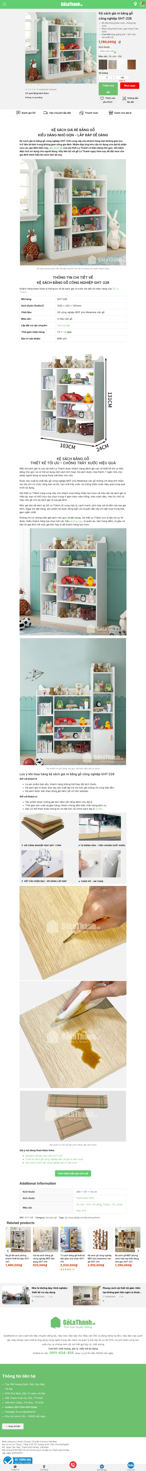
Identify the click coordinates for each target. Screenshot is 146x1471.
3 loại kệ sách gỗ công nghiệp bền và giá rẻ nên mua (54, 1159)
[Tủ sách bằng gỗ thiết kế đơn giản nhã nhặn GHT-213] (73, 1239)
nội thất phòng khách (90, 1217)
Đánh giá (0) (28, 112)
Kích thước (104, 47)
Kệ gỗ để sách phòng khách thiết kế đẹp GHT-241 (18, 1258)
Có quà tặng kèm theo (37, 93)
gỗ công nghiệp (72, 1217)
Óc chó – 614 (83, 1204)
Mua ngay (129, 85)
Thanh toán (91, 112)
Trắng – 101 (109, 1204)
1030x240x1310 (85, 1198)
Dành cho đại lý (123, 112)
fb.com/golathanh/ (26, 1411)
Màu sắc (103, 56)
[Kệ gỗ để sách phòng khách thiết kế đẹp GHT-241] (18, 1239)
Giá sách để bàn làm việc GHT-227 (44, 1155)
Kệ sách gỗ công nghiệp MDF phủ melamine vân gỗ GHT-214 (99, 1258)
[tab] (26, 112)
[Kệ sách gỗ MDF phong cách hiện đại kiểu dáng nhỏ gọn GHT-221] (127, 1239)
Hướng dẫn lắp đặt (132, 100)
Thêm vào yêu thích (109, 100)
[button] (13, 1426)
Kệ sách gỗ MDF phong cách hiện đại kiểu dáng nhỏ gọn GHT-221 (127, 1258)
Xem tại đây (63, 325)
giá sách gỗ (55, 147)
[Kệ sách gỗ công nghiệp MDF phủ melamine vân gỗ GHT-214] (100, 1239)
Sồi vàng (97, 1204)
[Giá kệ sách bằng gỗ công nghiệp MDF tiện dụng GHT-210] (45, 1239)
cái (122, 77)
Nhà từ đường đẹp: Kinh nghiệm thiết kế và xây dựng (49, 1290)
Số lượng (103, 73)
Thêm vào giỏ (108, 88)
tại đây (98, 808)
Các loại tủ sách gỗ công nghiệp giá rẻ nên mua (51, 1162)
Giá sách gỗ (51, 1217)
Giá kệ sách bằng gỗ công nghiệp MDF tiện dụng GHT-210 (44, 1258)
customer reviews (47, 89)
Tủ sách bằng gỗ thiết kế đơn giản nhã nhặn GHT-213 (72, 1258)
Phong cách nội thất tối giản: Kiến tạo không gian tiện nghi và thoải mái (121, 1290)
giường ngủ (76, 521)
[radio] (107, 51)
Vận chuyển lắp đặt (60, 112)
